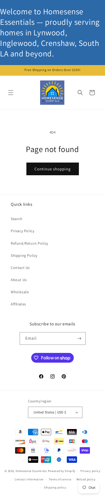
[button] (11, 93)
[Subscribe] (79, 338)
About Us (19, 279)
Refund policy (86, 479)
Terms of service (60, 479)
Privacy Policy (22, 230)
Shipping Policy (24, 255)
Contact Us (20, 267)
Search (17, 218)
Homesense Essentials (31, 471)
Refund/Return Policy (29, 243)
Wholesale (20, 291)
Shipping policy (55, 487)
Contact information (29, 479)
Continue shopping (52, 168)
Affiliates (18, 304)
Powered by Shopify (62, 471)
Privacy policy (90, 471)
